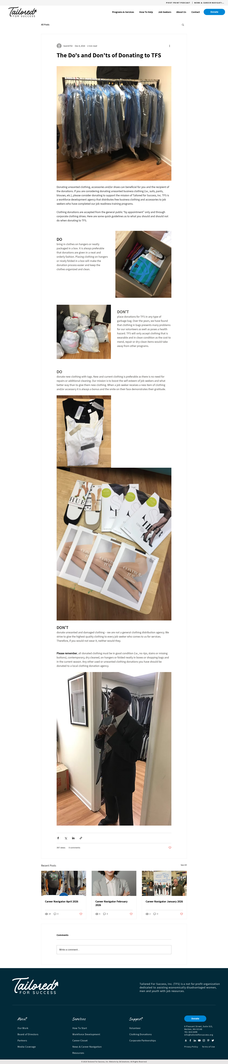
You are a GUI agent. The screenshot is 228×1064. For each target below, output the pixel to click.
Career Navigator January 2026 (164, 901)
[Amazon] (185, 1040)
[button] (123, 12)
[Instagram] (203, 1040)
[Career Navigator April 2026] (63, 883)
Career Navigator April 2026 (61, 901)
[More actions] (169, 46)
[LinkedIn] (194, 1040)
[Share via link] (80, 838)
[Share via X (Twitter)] (65, 838)
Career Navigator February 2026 (111, 903)
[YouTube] (199, 1040)
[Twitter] (212, 1040)
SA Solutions (124, 1061)
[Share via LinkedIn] (73, 838)
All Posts (45, 24)
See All (184, 865)
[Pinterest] (208, 1040)
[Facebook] (190, 1040)
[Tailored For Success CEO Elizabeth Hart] (164, 883)
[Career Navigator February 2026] (114, 883)
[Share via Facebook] (58, 838)
